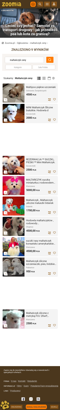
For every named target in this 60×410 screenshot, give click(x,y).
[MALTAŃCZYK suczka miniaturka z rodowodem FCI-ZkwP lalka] (14, 185)
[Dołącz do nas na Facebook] (23, 399)
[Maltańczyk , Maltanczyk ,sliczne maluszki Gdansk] (14, 206)
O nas (13, 381)
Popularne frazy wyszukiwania (44, 386)
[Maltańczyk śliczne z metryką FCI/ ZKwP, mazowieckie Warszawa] (14, 318)
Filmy (19, 386)
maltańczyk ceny (39, 43)
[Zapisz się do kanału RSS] (38, 399)
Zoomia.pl (10, 43)
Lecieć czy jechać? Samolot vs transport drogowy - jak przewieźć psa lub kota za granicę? (30, 30)
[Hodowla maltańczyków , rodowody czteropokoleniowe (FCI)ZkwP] (14, 226)
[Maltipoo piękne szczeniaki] (14, 93)
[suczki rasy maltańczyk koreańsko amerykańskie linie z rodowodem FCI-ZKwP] (14, 246)
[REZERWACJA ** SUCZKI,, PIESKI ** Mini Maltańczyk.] (14, 165)
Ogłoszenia (23, 43)
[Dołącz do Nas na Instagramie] (30, 399)
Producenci (15, 391)
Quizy (26, 386)
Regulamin (32, 381)
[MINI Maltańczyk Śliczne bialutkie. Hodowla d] (14, 113)
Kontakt (21, 381)
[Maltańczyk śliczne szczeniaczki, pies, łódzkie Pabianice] (14, 267)
